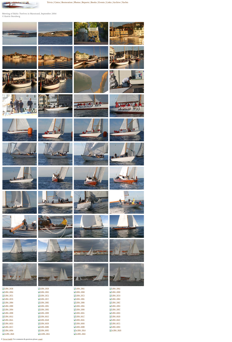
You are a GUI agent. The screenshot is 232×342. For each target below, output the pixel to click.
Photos (77, 2)
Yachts (125, 2)
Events (101, 2)
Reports (85, 2)
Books (94, 2)
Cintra (57, 2)
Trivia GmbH (7, 339)
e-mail (40, 339)
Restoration (67, 2)
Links (109, 2)
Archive (117, 2)
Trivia (50, 2)
